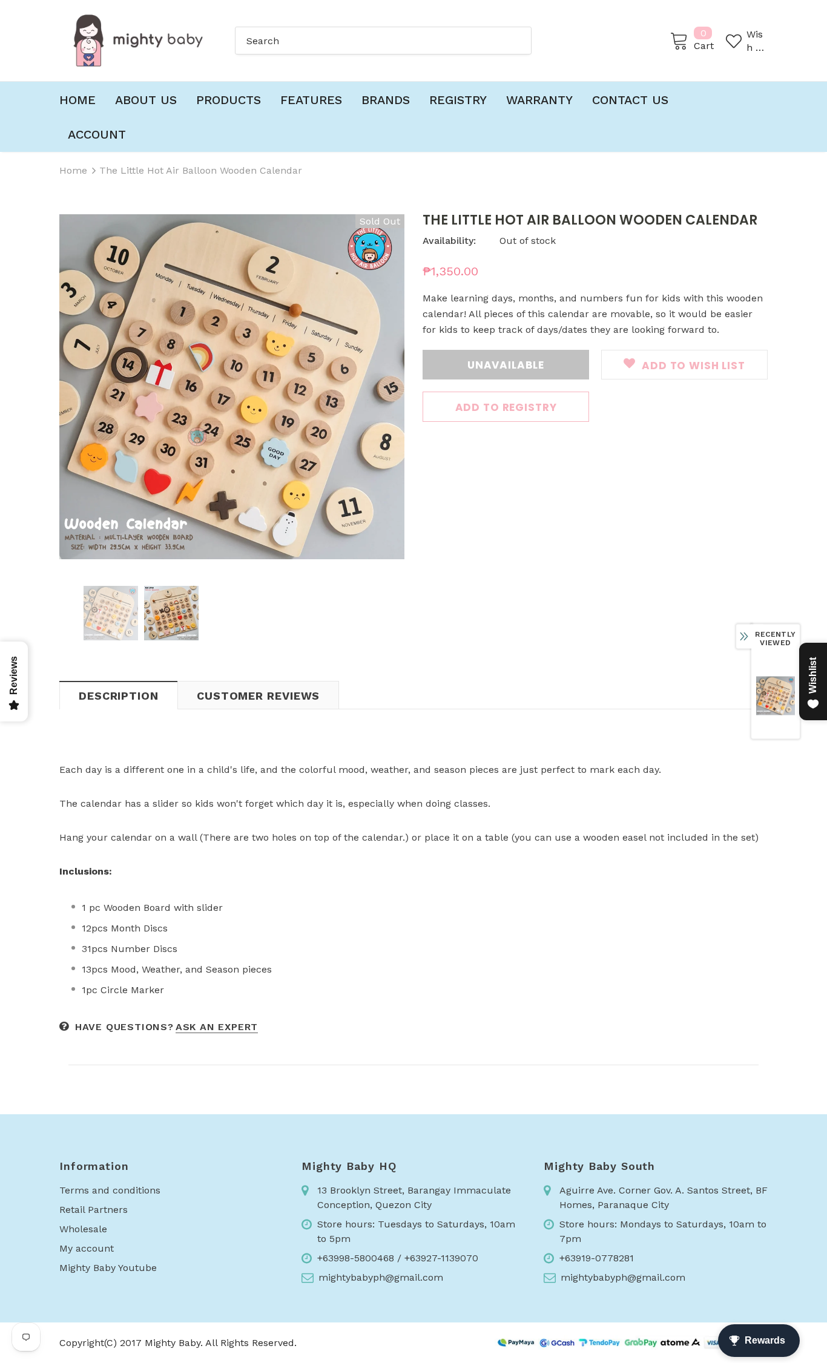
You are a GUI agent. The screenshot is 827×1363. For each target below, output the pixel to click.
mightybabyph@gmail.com (380, 1277)
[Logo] (138, 40)
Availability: (449, 240)
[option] (231, 386)
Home (73, 170)
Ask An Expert (217, 1027)
